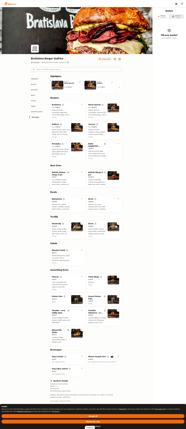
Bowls (33, 95)
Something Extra (36, 112)
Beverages (35, 117)
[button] (9, 3)
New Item (34, 90)
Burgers (33, 84)
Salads (33, 106)
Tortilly (33, 101)
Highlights (34, 79)
